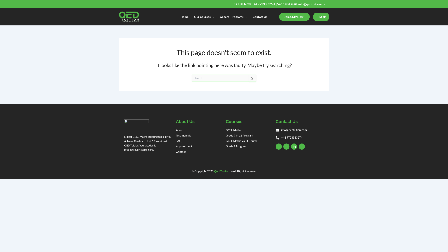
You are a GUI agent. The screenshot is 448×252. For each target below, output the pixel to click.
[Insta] (286, 147)
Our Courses (202, 16)
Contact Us (260, 16)
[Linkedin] (294, 147)
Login (322, 16)
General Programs (232, 16)
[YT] (302, 147)
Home (184, 16)
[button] (212, 17)
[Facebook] (279, 147)
